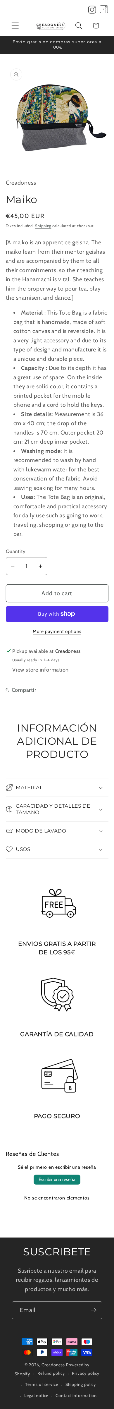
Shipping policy (80, 1384)
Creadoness (53, 1364)
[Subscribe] (93, 1310)
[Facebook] (103, 11)
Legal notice (36, 1395)
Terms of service (41, 1384)
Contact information (76, 1395)
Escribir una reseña (57, 1179)
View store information (40, 669)
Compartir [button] (24, 690)
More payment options (57, 631)
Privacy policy (85, 1373)
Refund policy (51, 1373)
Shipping (43, 225)
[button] (15, 25)
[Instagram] (92, 11)
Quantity (16, 551)
